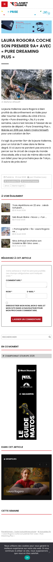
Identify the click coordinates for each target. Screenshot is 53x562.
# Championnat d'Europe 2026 (19, 356)
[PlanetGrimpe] (19, 3)
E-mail (31, 292)
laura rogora (18, 185)
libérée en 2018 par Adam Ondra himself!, (25, 130)
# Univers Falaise (30, 181)
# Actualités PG (12, 181)
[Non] (49, 552)
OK (27, 557)
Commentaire (14, 280)
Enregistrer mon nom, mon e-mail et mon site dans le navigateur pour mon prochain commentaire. (25, 308)
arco (7, 185)
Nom (9, 292)
